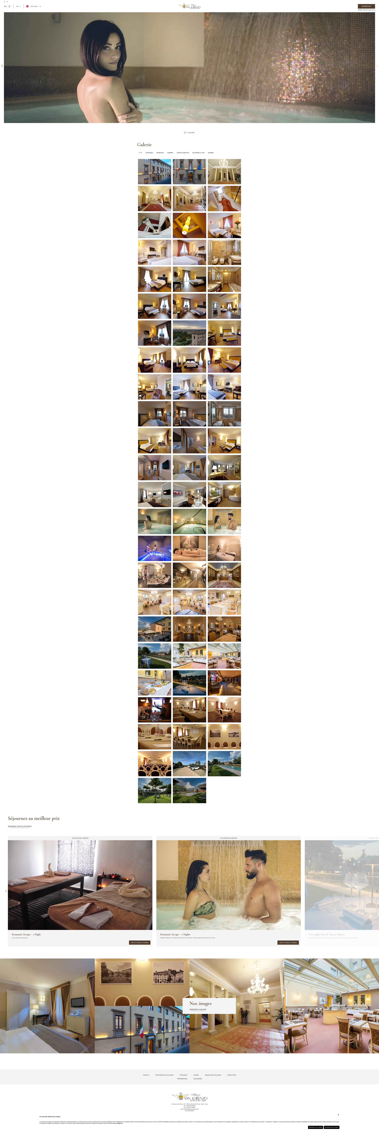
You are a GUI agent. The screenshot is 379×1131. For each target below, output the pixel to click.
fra (17, 6)
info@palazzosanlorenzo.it (191, 1109)
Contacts (146, 1075)
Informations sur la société (164, 1075)
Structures (34, 6)
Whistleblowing (182, 1078)
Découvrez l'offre (139, 942)
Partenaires (183, 1075)
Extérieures (149, 153)
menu (5, 6)
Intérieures (160, 153)
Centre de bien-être (183, 153)
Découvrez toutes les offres (19, 826)
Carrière (196, 1075)
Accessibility (197, 1078)
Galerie (192, 132)
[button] (2, 66)
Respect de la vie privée (213, 1075)
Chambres (170, 153)
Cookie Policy (231, 1075)
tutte (140, 153)
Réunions (211, 153)
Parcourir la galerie (198, 1009)
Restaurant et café (198, 153)
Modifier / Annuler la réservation (366, 10)
